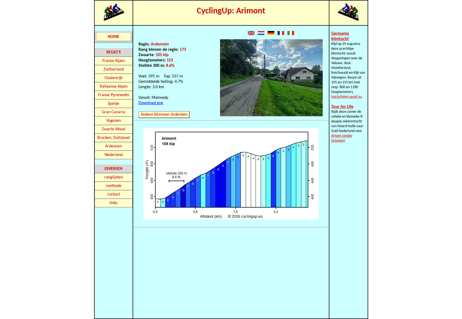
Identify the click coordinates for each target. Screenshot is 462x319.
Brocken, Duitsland (113, 138)
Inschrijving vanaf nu (346, 97)
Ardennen (113, 146)
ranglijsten (113, 177)
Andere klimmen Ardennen (164, 114)
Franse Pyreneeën (113, 95)
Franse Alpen (113, 61)
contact (113, 194)
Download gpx (150, 103)
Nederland (114, 155)
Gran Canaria (113, 112)
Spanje (113, 104)
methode (113, 186)
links (113, 203)
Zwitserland (113, 69)
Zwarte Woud (113, 129)
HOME (113, 37)
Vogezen (113, 121)
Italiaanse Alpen (114, 86)
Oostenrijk (113, 78)
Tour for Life (342, 107)
